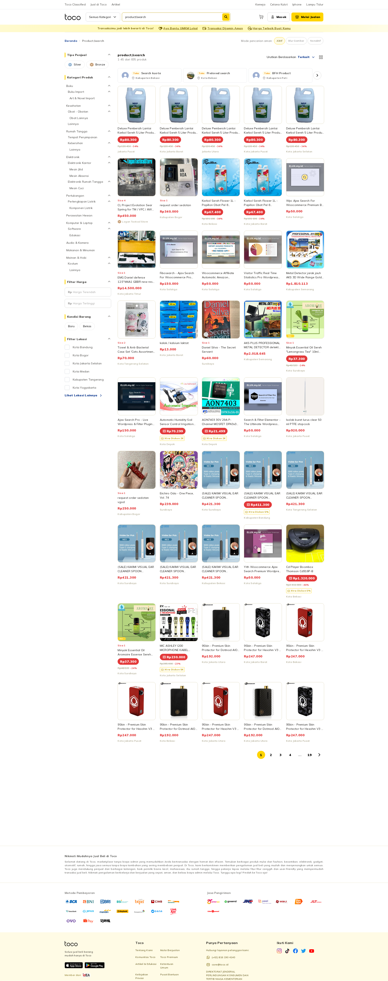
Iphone (297, 4)
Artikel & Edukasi (146, 963)
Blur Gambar (296, 40)
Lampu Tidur (314, 4)
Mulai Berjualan (170, 950)
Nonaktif (315, 40)
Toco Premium (169, 957)
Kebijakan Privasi (141, 976)
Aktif (279, 40)
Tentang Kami (144, 950)
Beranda (71, 41)
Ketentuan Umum (166, 965)
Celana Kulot (279, 4)
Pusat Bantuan (169, 974)
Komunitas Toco (145, 957)
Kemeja (260, 4)
